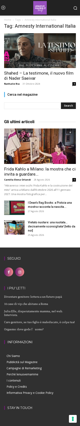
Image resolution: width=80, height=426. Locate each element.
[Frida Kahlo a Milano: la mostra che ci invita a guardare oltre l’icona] (40, 146)
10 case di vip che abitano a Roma (26, 304)
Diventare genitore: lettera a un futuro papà (33, 297)
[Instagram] (19, 271)
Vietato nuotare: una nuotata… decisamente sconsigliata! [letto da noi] (51, 226)
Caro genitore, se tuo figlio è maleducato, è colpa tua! (39, 322)
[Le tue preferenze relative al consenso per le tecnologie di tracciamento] (73, 419)
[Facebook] (8, 271)
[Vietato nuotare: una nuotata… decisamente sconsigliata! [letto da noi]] (14, 227)
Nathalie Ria (12, 83)
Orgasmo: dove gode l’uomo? (24, 329)
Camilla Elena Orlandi (17, 179)
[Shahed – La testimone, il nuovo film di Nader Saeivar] (40, 50)
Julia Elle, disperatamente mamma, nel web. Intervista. (33, 313)
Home (7, 20)
